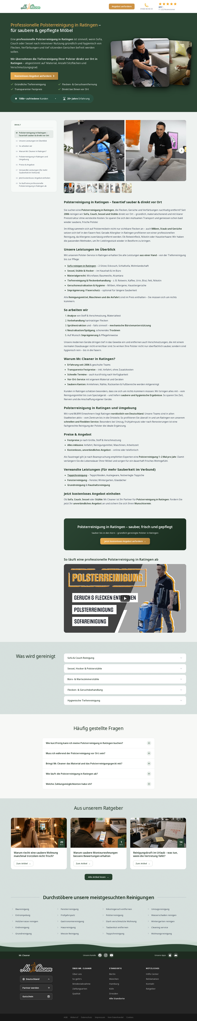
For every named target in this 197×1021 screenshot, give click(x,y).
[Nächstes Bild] (181, 150)
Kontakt (150, 983)
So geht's (77, 978)
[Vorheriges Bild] (68, 150)
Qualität (76, 993)
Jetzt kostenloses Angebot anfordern (125, 541)
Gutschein (27, 996)
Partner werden (30, 987)
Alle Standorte (117, 998)
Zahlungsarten (79, 988)
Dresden (113, 993)
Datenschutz (86, 1017)
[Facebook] (100, 955)
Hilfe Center (152, 973)
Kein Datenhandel (115, 1017)
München (114, 978)
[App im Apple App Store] (170, 955)
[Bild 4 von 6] (103, 188)
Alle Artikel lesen (98, 876)
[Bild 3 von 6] (92, 188)
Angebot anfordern (122, 6)
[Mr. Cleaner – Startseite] (36, 967)
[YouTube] (111, 955)
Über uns (77, 973)
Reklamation (152, 978)
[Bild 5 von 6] (115, 188)
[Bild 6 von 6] (127, 188)
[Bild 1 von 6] (69, 188)
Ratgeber (151, 988)
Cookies (129, 1017)
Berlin (112, 973)
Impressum (100, 1017)
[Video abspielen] (125, 598)
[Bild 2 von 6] (80, 188)
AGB (65, 1017)
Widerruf (74, 1017)
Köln (111, 988)
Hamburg (114, 983)
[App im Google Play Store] (175, 955)
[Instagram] (105, 955)
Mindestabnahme (81, 983)
